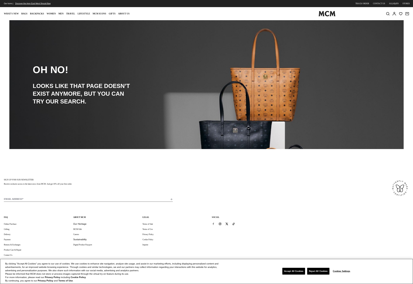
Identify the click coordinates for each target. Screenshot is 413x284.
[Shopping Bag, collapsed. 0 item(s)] (407, 14)
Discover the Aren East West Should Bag (33, 3)
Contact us (379, 3)
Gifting (6, 229)
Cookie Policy (147, 239)
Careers (76, 234)
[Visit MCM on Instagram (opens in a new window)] (220, 223)
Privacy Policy (148, 234)
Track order (362, 3)
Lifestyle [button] (84, 13)
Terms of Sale (147, 224)
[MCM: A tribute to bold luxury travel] (327, 15)
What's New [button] (11, 13)
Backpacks (37, 13)
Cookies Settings (341, 271)
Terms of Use (147, 229)
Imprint (145, 245)
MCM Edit (77, 229)
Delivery (7, 234)
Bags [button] (24, 13)
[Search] (388, 14)
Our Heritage (79, 224)
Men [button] (61, 13)
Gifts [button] (112, 13)
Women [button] (51, 13)
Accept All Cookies (293, 271)
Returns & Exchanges (12, 245)
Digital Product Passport (82, 245)
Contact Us (8, 255)
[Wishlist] (401, 14)
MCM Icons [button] (99, 13)
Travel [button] (70, 13)
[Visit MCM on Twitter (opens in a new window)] (226, 223)
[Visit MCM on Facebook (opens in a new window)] (213, 223)
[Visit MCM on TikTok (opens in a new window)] (233, 223)
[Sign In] (394, 14)
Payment (7, 239)
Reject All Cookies (318, 271)
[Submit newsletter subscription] (171, 199)
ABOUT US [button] (124, 13)
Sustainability (80, 239)
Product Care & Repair (12, 250)
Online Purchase (10, 224)
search (72, 101)
